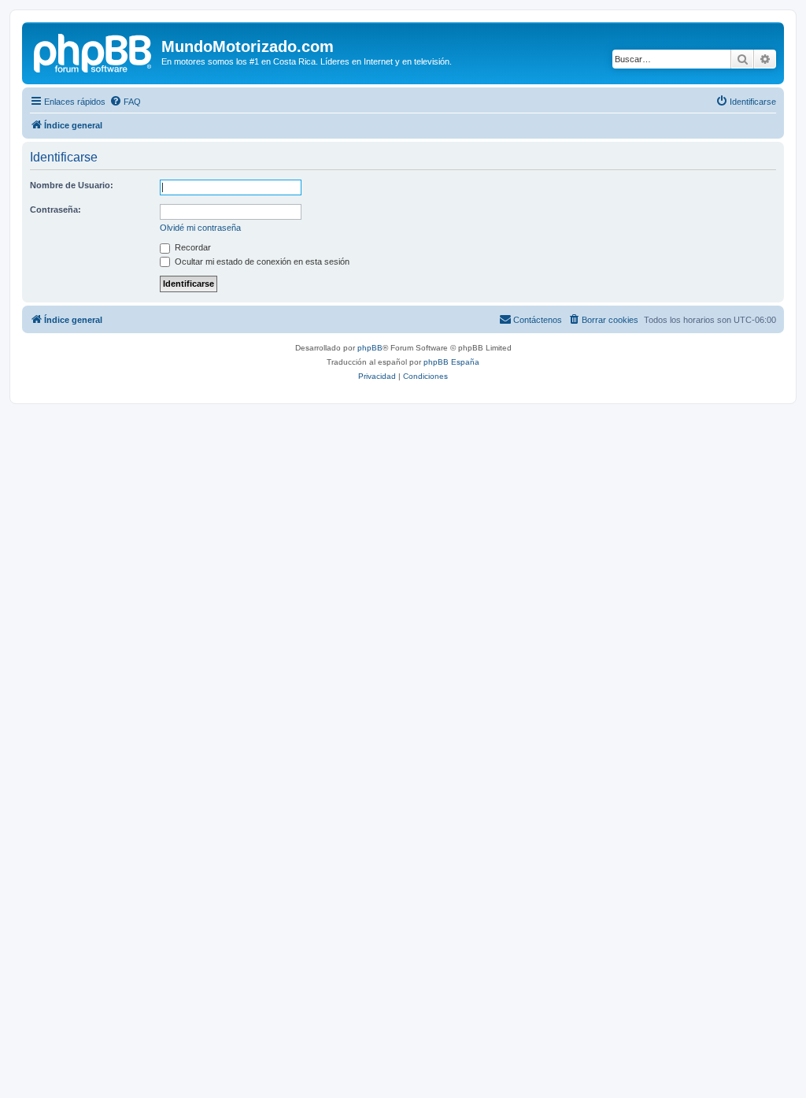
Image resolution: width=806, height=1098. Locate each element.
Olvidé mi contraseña (200, 227)
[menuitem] (125, 101)
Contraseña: (55, 209)
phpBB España (451, 362)
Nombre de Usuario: (71, 185)
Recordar (191, 247)
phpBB (370, 347)
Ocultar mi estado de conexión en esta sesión (260, 261)
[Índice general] (93, 51)
